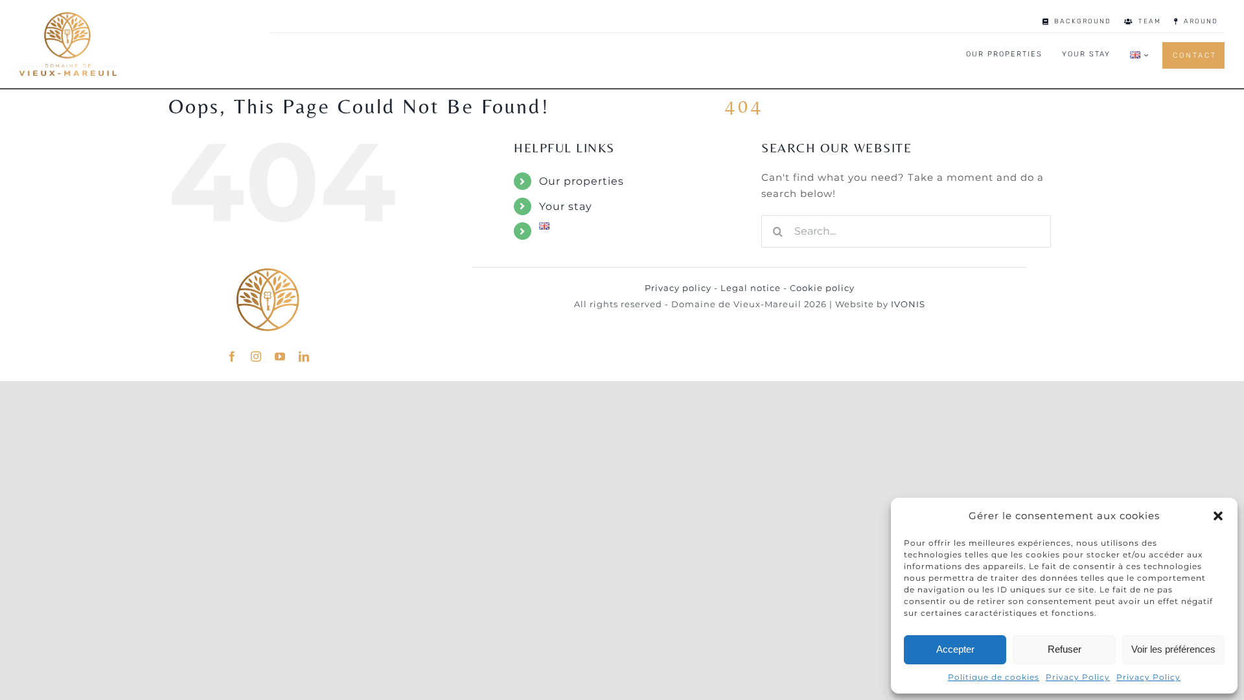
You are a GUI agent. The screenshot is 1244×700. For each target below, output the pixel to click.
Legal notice (750, 288)
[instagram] (256, 356)
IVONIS (908, 304)
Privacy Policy (1078, 677)
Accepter (955, 649)
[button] (1218, 515)
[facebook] (232, 356)
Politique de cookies (993, 677)
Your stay (565, 206)
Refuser (1064, 649)
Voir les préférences (1173, 649)
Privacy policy (678, 288)
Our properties (581, 181)
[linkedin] (304, 356)
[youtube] (280, 356)
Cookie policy (822, 288)
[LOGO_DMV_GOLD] (68, 17)
